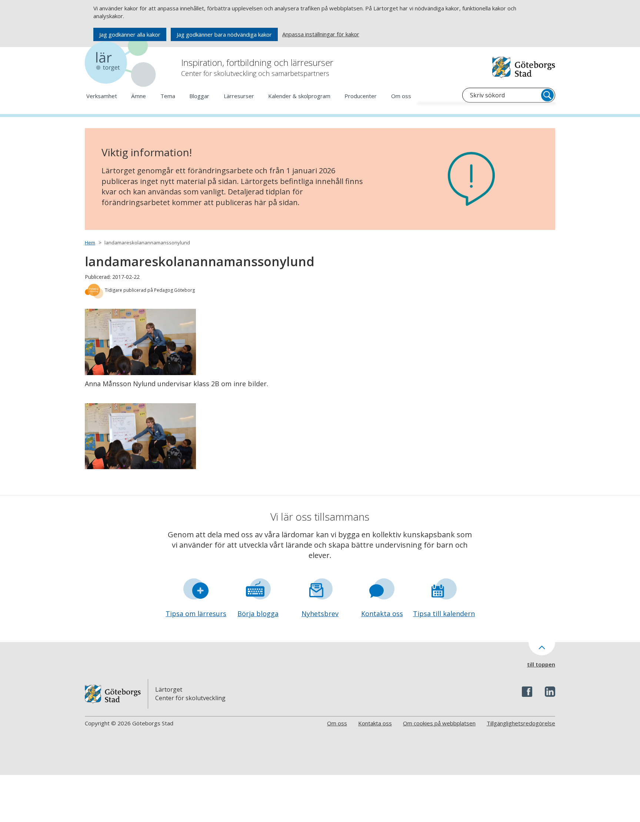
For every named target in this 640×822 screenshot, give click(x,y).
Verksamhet (101, 96)
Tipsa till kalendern (444, 613)
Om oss (401, 96)
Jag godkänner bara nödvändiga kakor (224, 34)
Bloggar (199, 96)
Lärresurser (239, 96)
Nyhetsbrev (320, 613)
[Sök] (547, 95)
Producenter (360, 96)
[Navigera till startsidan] (122, 62)
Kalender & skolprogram (299, 96)
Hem (90, 242)
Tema (167, 96)
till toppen (541, 664)
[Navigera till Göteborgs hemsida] (523, 67)
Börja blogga (258, 613)
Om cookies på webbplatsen (439, 723)
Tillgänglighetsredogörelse (521, 723)
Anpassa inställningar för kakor (320, 34)
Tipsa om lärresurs (196, 613)
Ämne (138, 96)
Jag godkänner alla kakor (129, 34)
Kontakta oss (382, 613)
